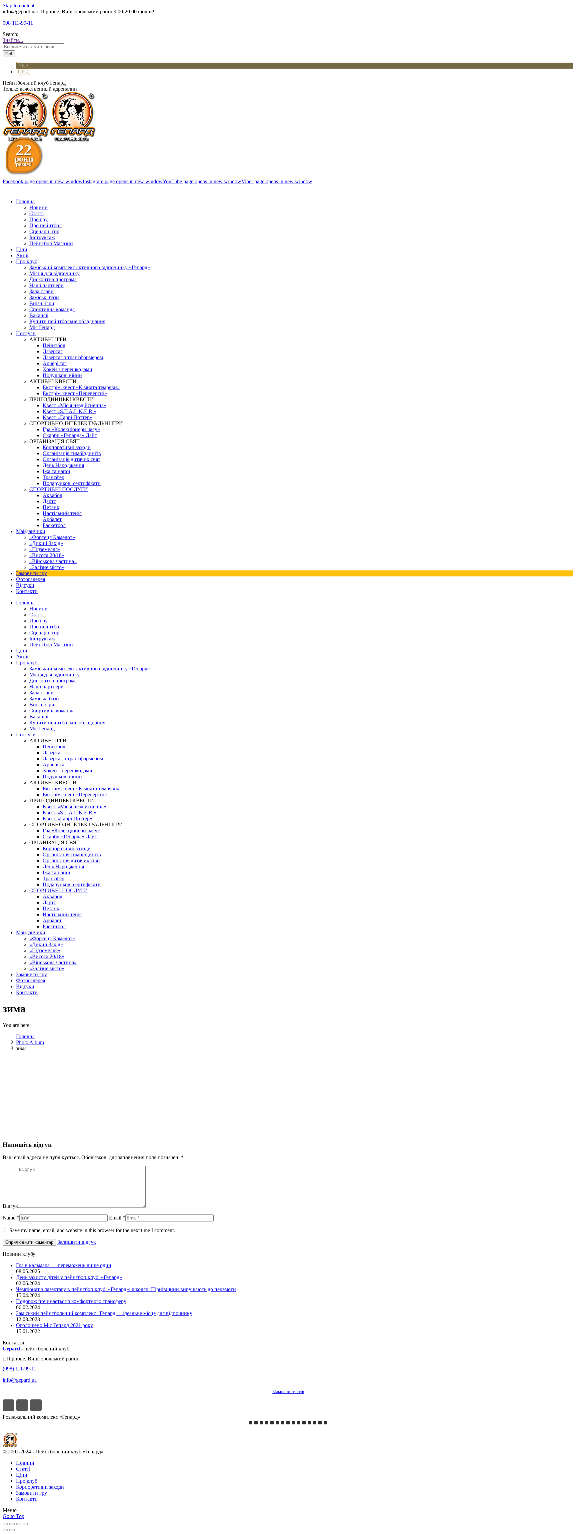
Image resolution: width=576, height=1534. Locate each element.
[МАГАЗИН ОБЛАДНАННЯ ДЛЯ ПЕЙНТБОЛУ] (325, 1422)
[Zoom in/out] (25, 1524)
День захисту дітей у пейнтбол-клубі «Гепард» (69, 1277)
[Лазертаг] (282, 1422)
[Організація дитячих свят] (277, 1422)
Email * (117, 1217)
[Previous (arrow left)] (5, 1530)
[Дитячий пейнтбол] (293, 1422)
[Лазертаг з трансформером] (250, 1422)
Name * (11, 1217)
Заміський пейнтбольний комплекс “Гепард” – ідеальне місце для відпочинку (104, 1313)
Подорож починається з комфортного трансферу (71, 1301)
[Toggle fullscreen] (18, 1524)
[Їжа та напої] (320, 1422)
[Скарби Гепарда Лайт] (256, 1422)
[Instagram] (22, 1405)
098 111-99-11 (18, 23)
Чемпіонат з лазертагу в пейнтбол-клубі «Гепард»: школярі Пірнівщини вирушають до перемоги (126, 1289)
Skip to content (18, 5)
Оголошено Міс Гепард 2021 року (54, 1325)
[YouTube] (36, 1405)
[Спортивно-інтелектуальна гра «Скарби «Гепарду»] (309, 1422)
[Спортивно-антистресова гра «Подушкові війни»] (298, 1422)
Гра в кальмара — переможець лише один (63, 1265)
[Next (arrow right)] (12, 1530)
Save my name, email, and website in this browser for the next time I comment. (92, 1230)
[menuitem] (25, 201)
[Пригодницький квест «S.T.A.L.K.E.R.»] (261, 1422)
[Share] (12, 1524)
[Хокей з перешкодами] (314, 1422)
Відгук (10, 1206)
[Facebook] (8, 1405)
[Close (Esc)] (5, 1524)
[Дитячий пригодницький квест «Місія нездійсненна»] (266, 1422)
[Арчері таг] (288, 1422)
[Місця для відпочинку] (304, 1422)
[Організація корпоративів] (272, 1422)
